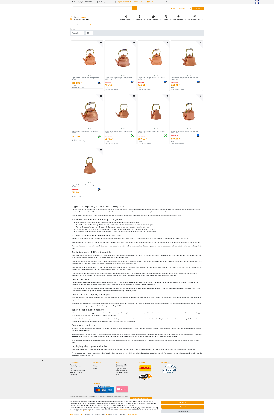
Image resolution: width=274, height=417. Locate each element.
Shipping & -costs (75, 367)
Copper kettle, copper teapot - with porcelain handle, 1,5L (85, 78)
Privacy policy (120, 367)
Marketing (87, 414)
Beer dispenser (125, 19)
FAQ (71, 369)
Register (95, 367)
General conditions (121, 370)
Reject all (183, 407)
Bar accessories (194, 19)
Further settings (132, 414)
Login (94, 365)
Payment (73, 365)
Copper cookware (93, 24)
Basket (95, 369)
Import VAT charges (122, 372)
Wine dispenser (153, 19)
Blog (117, 374)
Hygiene (139, 19)
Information (73, 374)
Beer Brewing (178, 19)
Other (166, 19)
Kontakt (151, 2)
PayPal (111, 414)
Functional (122, 414)
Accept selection (182, 411)
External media (99, 414)
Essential (76, 414)
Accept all (182, 402)
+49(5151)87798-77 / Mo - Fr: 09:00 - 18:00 (129, 2)
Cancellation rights (121, 365)
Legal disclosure (121, 369)
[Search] (134, 8)
